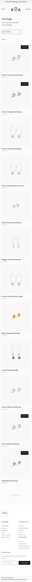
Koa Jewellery (8, 578)
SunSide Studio (21, 579)
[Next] (21, 495)
